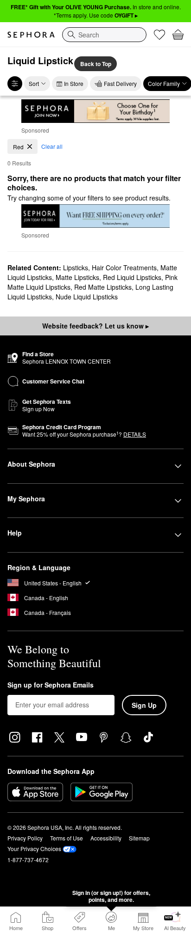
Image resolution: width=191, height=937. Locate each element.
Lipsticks (75, 267)
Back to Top (95, 64)
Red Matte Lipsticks (103, 287)
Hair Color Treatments (124, 267)
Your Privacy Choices (34, 848)
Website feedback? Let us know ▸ (95, 325)
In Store (73, 83)
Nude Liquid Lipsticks (87, 296)
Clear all (52, 146)
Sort (34, 83)
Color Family (164, 83)
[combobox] (104, 34)
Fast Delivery (120, 83)
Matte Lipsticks (77, 277)
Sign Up (144, 705)
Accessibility (105, 838)
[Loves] (159, 34)
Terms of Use (66, 838)
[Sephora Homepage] (31, 34)
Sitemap (139, 838)
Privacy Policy (25, 838)
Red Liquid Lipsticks (132, 277)
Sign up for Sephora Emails (50, 685)
